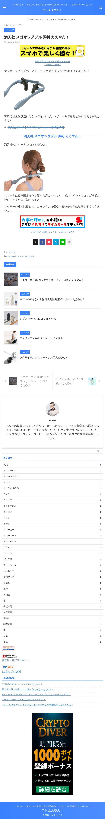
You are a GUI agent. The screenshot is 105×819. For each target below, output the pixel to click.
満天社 (31, 256)
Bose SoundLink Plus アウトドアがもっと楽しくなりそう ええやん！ (36, 694)
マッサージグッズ (14, 256)
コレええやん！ (52, 10)
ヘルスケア (11, 252)
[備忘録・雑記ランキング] (9, 656)
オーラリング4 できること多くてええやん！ (24, 699)
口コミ (25, 256)
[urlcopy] (69, 242)
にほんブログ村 (11, 671)
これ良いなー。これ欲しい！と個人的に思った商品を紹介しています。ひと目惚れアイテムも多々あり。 (52, 806)
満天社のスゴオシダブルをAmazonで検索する (36, 127)
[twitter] (35, 242)
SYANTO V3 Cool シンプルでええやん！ (22, 684)
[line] (62, 242)
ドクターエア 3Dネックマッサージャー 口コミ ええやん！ (52, 279)
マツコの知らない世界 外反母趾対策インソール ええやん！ (52, 299)
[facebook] (42, 242)
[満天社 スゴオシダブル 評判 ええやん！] (56, 242)
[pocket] (49, 242)
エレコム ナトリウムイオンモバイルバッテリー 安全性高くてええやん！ (37, 704)
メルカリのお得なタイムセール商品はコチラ (52, 232)
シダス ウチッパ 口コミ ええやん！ (39, 318)
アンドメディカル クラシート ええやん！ (42, 338)
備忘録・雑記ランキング (15, 660)
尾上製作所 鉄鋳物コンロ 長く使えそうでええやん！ (28, 689)
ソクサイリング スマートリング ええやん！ (44, 357)
